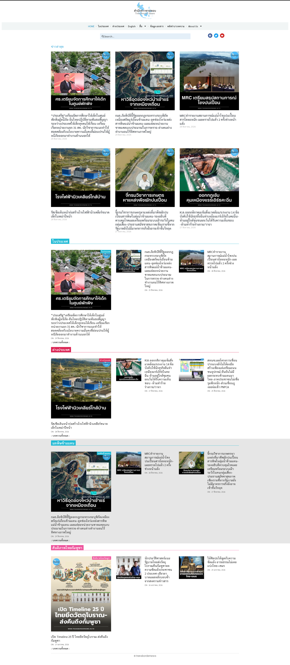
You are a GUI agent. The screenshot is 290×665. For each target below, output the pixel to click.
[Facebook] (210, 35)
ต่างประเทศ (105, 360)
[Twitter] (216, 35)
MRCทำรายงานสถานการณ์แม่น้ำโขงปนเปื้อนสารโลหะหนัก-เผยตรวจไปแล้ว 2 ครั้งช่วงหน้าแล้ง (208, 119)
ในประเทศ (105, 251)
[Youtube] (222, 35)
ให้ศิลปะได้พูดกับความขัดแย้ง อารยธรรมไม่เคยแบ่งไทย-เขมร (222, 562)
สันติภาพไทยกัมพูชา (101, 558)
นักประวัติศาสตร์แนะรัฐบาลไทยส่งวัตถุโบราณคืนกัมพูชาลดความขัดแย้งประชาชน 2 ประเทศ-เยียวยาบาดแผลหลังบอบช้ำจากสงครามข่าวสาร (158, 569)
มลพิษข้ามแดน (104, 453)
